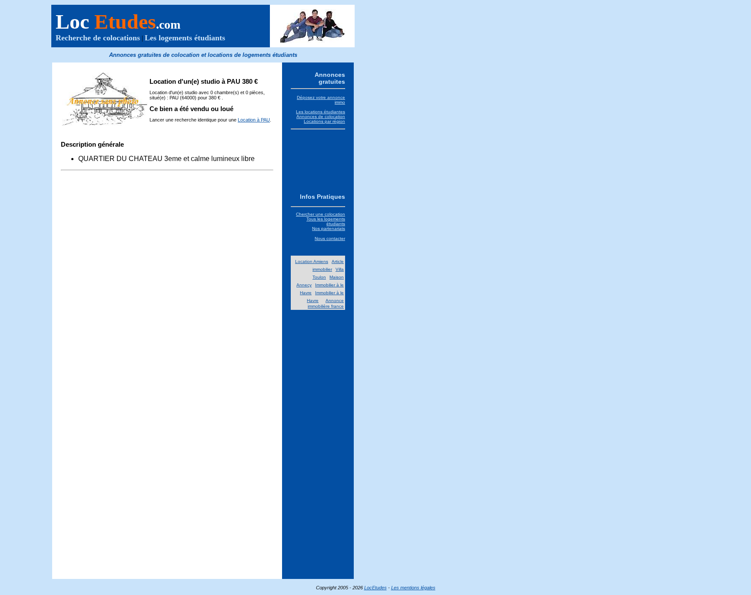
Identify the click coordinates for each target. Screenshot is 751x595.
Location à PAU (254, 119)
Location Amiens (311, 261)
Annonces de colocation (320, 116)
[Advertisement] (318, 160)
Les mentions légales (413, 587)
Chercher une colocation (320, 214)
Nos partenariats (328, 228)
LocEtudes (375, 587)
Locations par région (324, 121)
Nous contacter (330, 238)
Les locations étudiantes (320, 111)
